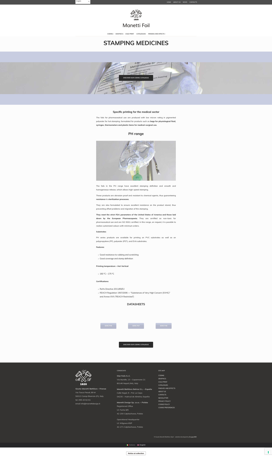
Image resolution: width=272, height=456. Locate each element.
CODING (161, 375)
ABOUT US (177, 2)
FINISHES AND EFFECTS (166, 388)
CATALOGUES (163, 385)
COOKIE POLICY (164, 404)
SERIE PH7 (136, 326)
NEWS (185, 2)
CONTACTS (193, 2)
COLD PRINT (162, 382)
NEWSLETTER (163, 398)
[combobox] (82, 2)
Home (169, 2)
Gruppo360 (193, 437)
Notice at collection (136, 453)
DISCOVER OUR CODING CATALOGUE (136, 78)
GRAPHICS (162, 379)
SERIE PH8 (163, 326)
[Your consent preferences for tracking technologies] (268, 452)
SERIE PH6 (108, 326)
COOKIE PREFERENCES (166, 408)
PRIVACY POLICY (164, 401)
